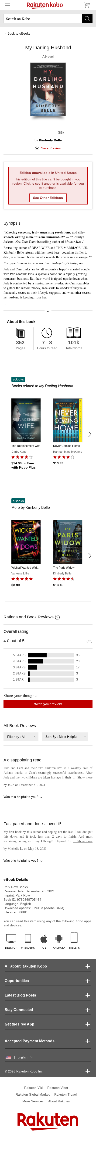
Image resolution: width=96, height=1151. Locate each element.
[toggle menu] (7, 5)
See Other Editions (48, 198)
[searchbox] (48, 18)
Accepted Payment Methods (30, 1041)
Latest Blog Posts (20, 995)
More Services (33, 1101)
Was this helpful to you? (20, 797)
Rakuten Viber (57, 1088)
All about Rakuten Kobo (26, 966)
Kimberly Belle (50, 140)
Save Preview (51, 148)
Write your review (48, 704)
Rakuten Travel (65, 1094)
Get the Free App (19, 1024)
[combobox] (20, 736)
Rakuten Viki (33, 1088)
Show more (83, 777)
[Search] (87, 18)
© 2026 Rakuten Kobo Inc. (24, 1071)
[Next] (89, 434)
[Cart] (87, 5)
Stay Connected (19, 1010)
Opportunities (17, 981)
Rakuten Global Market (33, 1094)
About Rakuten (59, 1101)
